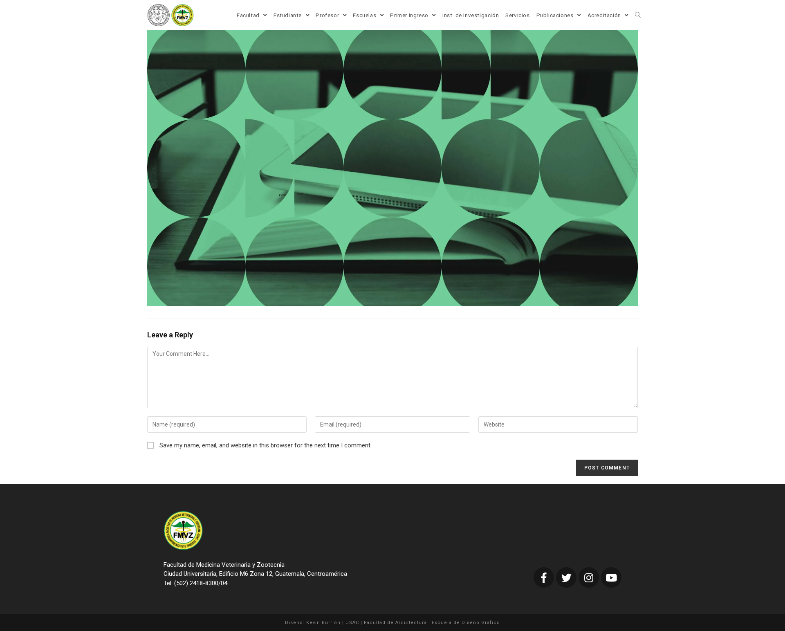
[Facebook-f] (544, 577)
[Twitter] (566, 577)
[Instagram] (589, 577)
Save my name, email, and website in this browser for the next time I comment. (265, 445)
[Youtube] (611, 577)
